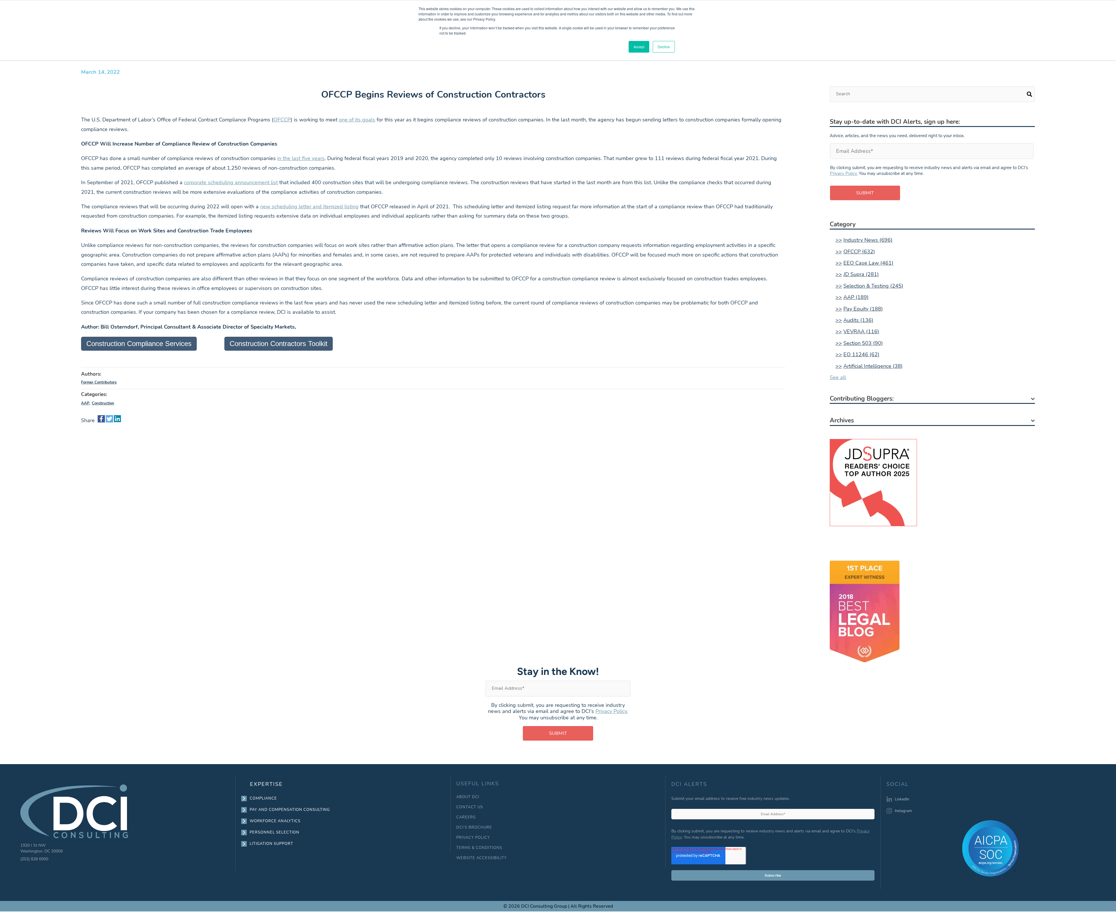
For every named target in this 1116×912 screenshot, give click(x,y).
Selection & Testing (873, 285)
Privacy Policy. (844, 173)
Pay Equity (863, 308)
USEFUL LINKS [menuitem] (477, 784)
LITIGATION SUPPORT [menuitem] (271, 843)
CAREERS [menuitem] (466, 817)
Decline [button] (664, 46)
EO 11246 (861, 354)
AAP (85, 403)
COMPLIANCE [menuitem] (263, 798)
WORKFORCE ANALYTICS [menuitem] (275, 821)
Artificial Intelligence (873, 366)
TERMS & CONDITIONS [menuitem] (479, 848)
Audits (858, 320)
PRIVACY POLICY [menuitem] (473, 838)
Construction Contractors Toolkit (279, 343)
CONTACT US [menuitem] (469, 807)
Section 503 (863, 343)
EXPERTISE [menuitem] (266, 784)
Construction (103, 403)
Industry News (868, 239)
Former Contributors (99, 382)
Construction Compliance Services (139, 343)
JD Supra (861, 274)
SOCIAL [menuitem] (897, 784)
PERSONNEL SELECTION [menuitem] (274, 832)
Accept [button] (639, 46)
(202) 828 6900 (34, 859)
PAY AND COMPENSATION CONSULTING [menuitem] (290, 809)
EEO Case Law (868, 262)
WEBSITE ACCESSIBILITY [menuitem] (481, 858)
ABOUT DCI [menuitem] (467, 797)
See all (838, 377)
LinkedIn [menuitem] (902, 799)
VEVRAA (861, 331)
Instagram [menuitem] (903, 811)
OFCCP (859, 251)
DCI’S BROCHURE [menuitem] (474, 827)
